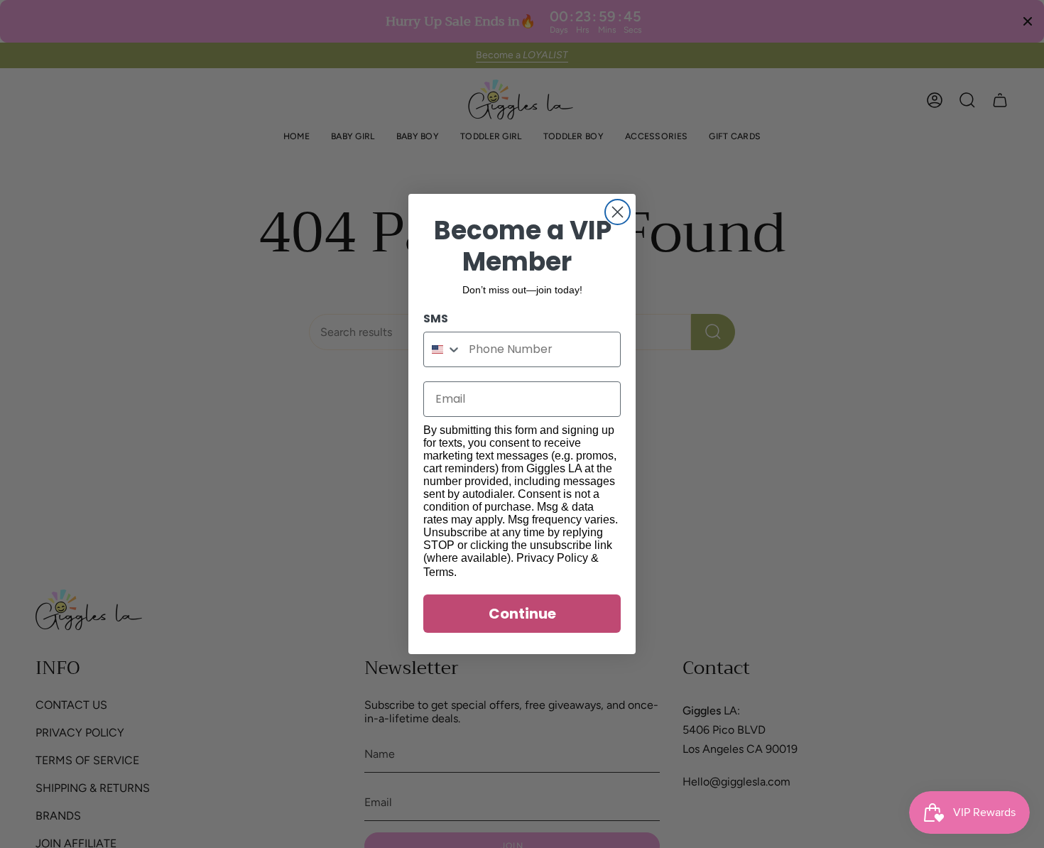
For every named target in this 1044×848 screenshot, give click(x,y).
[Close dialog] (617, 212)
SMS (435, 318)
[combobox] (443, 349)
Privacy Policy (552, 558)
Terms (438, 572)
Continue (522, 614)
